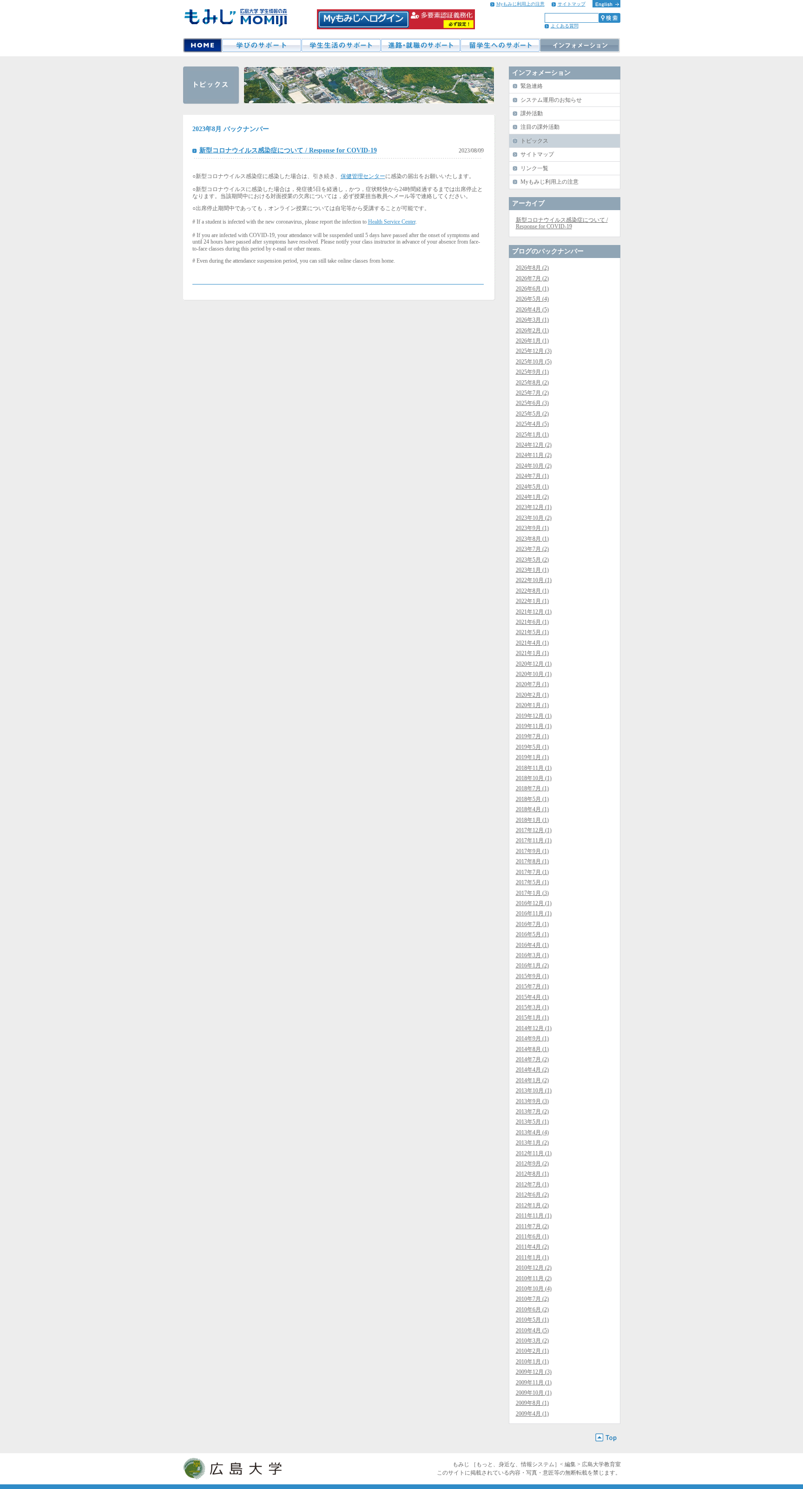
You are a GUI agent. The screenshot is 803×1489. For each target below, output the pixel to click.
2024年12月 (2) (534, 445)
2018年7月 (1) (532, 788)
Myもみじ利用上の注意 (520, 4)
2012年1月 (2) (532, 1205)
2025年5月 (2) (532, 413)
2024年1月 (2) (532, 497)
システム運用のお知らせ (551, 100)
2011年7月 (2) (532, 1226)
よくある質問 (565, 25)
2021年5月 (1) (532, 632)
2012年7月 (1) (532, 1184)
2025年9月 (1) (532, 372)
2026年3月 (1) (532, 320)
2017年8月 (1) (532, 861)
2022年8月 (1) (532, 591)
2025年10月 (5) (534, 361)
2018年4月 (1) (532, 809)
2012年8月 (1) (532, 1174)
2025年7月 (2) (532, 393)
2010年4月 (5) (532, 1330)
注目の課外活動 (539, 127)
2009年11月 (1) (534, 1382)
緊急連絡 (531, 86)
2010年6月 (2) (532, 1309)
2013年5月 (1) (532, 1121)
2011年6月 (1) (532, 1236)
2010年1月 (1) (532, 1361)
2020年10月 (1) (534, 674)
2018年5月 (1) (532, 799)
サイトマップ (572, 4)
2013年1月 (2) (532, 1142)
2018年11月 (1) (534, 768)
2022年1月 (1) (532, 601)
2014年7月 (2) (532, 1059)
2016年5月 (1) (532, 934)
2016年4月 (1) (532, 945)
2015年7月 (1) (532, 986)
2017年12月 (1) (534, 830)
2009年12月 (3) (534, 1372)
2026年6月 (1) (532, 288)
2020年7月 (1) (532, 684)
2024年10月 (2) (534, 466)
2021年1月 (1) (532, 653)
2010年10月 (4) (534, 1288)
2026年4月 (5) (532, 309)
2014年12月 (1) (534, 1028)
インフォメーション (580, 45)
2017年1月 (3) (532, 893)
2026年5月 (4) (532, 299)
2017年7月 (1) (532, 872)
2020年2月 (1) (532, 695)
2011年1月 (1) (532, 1257)
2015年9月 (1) (532, 976)
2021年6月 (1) (532, 622)
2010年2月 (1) (532, 1351)
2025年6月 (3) (532, 403)
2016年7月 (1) (532, 924)
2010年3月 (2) (532, 1340)
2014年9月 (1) (532, 1038)
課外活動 (531, 113)
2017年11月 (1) (534, 840)
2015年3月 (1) (532, 1007)
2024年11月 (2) (534, 455)
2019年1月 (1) (532, 757)
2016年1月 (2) (532, 965)
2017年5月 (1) (532, 882)
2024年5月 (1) (532, 486)
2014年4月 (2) (532, 1069)
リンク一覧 (534, 168)
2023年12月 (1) (534, 507)
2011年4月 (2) (532, 1247)
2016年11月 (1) (534, 913)
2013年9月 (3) (532, 1101)
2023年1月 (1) (532, 570)
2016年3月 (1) (532, 955)
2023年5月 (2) (532, 559)
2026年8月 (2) (532, 268)
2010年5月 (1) (532, 1320)
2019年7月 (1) (532, 736)
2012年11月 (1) (534, 1153)
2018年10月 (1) (534, 778)
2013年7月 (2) (532, 1111)
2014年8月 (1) (532, 1049)
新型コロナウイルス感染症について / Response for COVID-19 (288, 150)
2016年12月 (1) (534, 903)
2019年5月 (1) (532, 747)
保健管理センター (363, 176)
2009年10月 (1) (534, 1393)
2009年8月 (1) (532, 1403)
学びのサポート (261, 45)
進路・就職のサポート (420, 45)
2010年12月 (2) (534, 1267)
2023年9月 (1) (532, 528)
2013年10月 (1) (534, 1090)
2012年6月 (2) (532, 1194)
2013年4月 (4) (532, 1132)
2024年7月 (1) (532, 476)
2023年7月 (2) (532, 549)
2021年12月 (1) (534, 612)
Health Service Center (391, 221)
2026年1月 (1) (532, 341)
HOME (202, 45)
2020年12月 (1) (534, 664)
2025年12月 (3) (534, 351)
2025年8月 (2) (532, 382)
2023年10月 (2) (534, 518)
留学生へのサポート (500, 45)
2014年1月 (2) (532, 1080)
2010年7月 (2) (532, 1299)
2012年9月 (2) (532, 1163)
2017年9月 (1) (532, 851)
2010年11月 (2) (534, 1278)
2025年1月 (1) (532, 434)
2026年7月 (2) (532, 278)
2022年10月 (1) (534, 580)
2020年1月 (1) (532, 705)
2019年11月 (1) (534, 726)
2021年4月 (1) (532, 643)
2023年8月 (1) (532, 539)
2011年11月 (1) (534, 1215)
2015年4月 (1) (532, 997)
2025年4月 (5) (532, 424)
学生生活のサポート (341, 45)
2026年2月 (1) (532, 330)
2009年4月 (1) (532, 1413)
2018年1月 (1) (532, 820)
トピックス (534, 141)
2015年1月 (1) (532, 1017)
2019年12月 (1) (534, 716)
